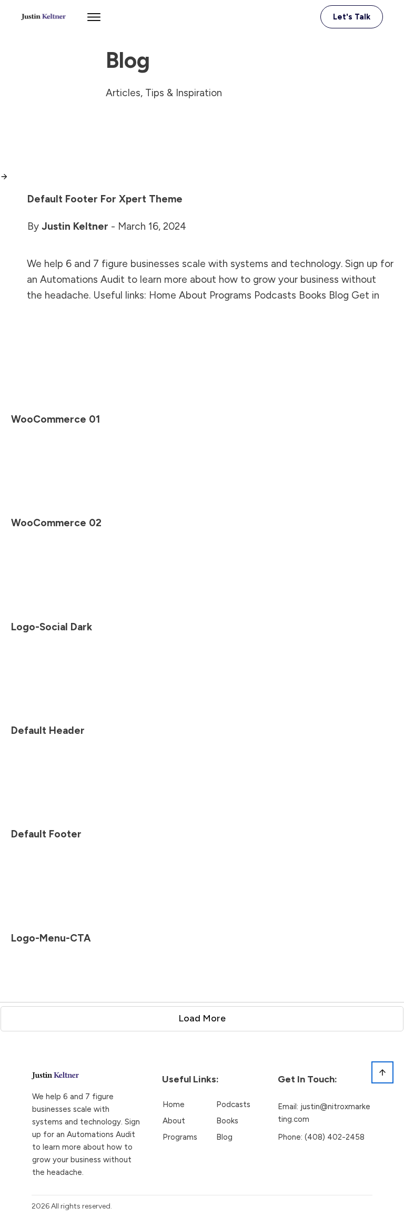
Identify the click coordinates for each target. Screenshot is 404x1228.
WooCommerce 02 (56, 523)
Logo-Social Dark (51, 627)
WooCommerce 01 (55, 419)
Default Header (48, 730)
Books (227, 1120)
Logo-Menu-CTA (51, 938)
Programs (180, 1137)
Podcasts (233, 1104)
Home (174, 1104)
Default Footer (46, 834)
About (174, 1120)
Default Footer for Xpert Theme (105, 199)
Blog (224, 1137)
